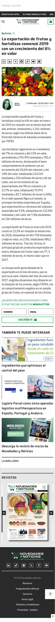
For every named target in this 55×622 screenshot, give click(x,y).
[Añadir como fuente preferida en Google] (50, 594)
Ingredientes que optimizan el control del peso (24, 368)
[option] (27, 511)
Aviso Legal (27, 599)
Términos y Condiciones (27, 604)
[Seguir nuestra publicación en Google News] (39, 61)
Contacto (27, 593)
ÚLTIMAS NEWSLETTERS (34, 14)
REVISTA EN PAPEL (10, 14)
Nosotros (27, 583)
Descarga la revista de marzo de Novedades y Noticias (25, 449)
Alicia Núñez (17, 104)
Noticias (6, 33)
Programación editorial (27, 588)
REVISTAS (9, 477)
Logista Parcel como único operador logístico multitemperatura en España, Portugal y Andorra (27, 408)
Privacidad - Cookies (27, 609)
